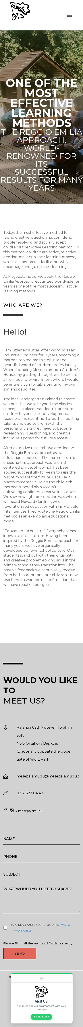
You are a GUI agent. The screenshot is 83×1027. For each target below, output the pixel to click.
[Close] (42, 978)
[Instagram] (12, 811)
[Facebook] (6, 811)
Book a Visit (41, 1016)
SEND (20, 954)
